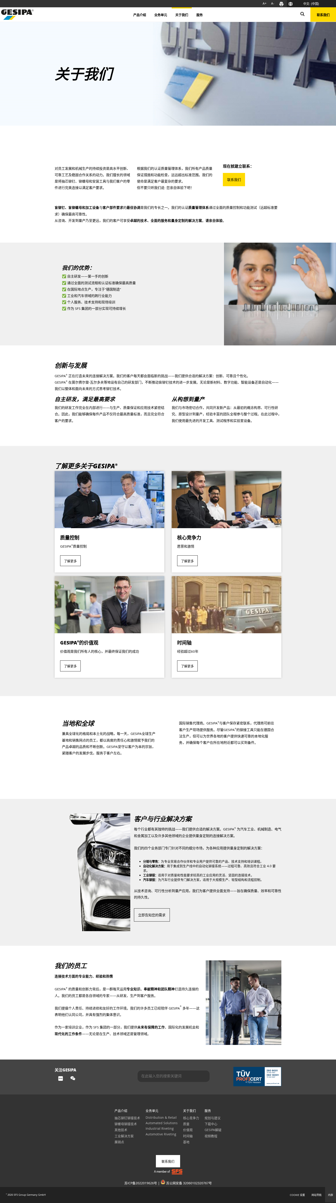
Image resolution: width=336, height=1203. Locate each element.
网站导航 (317, 1195)
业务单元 (152, 1111)
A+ (265, 3)
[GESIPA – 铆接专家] (17, 14)
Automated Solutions (162, 1123)
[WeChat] (73, 1079)
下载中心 (211, 1124)
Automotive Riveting (161, 1134)
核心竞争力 (191, 1118)
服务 (208, 1111)
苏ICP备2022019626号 (140, 1183)
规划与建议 (213, 1118)
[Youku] (61, 1079)
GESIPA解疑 (213, 1130)
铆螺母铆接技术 (126, 1124)
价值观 (188, 1130)
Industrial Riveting (160, 1128)
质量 (186, 1124)
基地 (186, 1142)
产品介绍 (121, 1111)
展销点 (119, 1142)
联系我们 (323, 14)
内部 (330, 1195)
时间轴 (188, 1136)
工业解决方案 (124, 1136)
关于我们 (189, 1111)
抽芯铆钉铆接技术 (127, 1118)
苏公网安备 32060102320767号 (188, 1183)
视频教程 (211, 1136)
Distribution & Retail (161, 1118)
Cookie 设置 (297, 1195)
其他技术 (121, 1130)
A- (272, 3)
